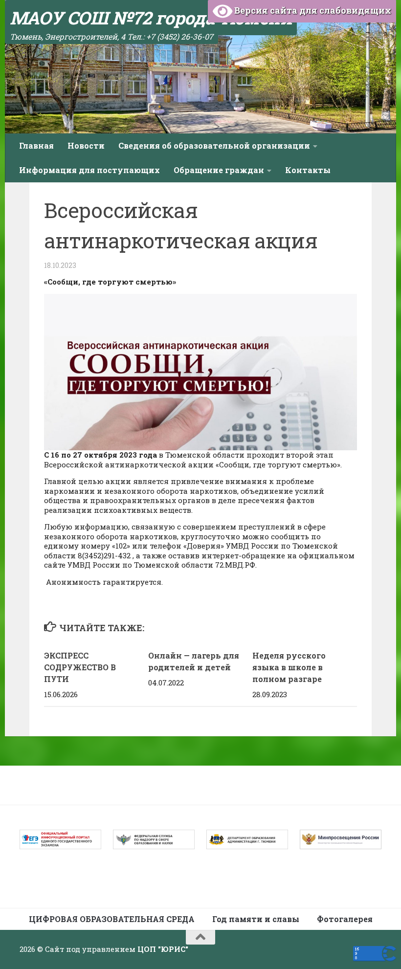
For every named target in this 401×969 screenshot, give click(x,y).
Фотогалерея (345, 919)
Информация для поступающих (89, 170)
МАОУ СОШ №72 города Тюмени (151, 17)
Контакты (308, 170)
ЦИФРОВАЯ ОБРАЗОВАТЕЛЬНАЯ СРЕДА (112, 919)
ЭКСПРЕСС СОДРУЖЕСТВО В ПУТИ (80, 667)
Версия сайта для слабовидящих (311, 10)
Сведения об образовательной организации (214, 145)
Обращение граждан (219, 170)
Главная (36, 145)
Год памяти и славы (255, 919)
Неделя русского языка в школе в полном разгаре (289, 667)
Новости (86, 145)
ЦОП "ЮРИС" (162, 949)
